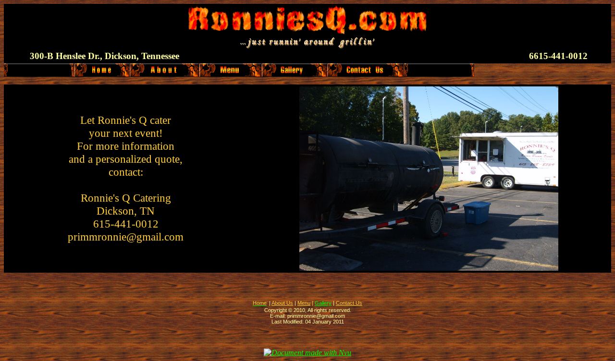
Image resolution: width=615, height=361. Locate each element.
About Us (282, 303)
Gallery (323, 303)
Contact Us (349, 303)
